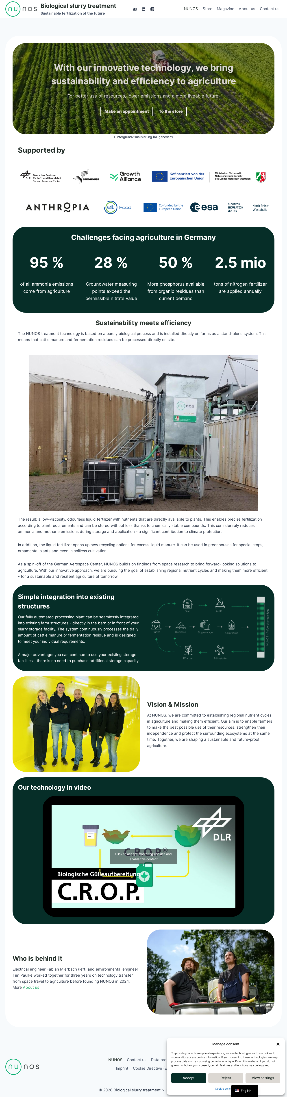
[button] (278, 1044)
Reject (226, 1078)
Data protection (165, 1060)
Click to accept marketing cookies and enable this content (143, 856)
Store (207, 9)
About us (247, 9)
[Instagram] (152, 9)
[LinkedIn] (143, 9)
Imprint (122, 1068)
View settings (263, 1078)
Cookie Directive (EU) (152, 1068)
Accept (189, 1078)
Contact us (269, 9)
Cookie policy (223, 1088)
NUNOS (191, 9)
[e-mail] (135, 9)
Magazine (225, 9)
